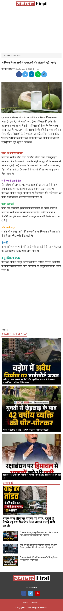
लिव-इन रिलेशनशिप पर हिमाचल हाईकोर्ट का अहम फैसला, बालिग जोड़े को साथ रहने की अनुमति (38, 546)
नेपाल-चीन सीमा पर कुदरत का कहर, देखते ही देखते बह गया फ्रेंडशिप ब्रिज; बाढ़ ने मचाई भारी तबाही (29, 522)
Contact (34, 602)
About (25, 602)
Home (6, 55)
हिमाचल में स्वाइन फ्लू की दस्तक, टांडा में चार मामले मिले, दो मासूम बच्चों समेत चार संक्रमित (39, 534)
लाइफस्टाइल (15, 55)
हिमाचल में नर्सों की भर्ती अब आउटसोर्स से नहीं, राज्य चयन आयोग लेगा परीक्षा (39, 559)
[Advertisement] (31, 28)
